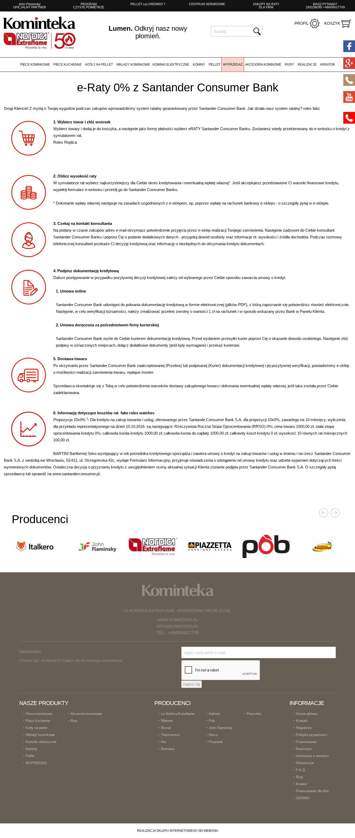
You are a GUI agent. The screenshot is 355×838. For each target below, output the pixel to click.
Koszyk (332, 23)
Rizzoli (166, 728)
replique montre (140, 372)
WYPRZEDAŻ (232, 64)
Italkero (214, 714)
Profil (301, 23)
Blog (299, 777)
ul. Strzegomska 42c (97, 460)
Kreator (327, 64)
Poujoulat (216, 742)
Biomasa (167, 749)
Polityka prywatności (311, 735)
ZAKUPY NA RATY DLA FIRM (266, 5)
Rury (289, 64)
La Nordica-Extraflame (177, 714)
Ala (163, 742)
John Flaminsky (221, 728)
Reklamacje (305, 763)
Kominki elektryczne (171, 64)
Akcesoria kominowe (263, 64)
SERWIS (303, 798)
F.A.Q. (301, 770)
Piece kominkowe (35, 64)
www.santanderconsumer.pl (76, 474)
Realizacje (304, 749)
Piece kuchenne (68, 64)
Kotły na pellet (99, 64)
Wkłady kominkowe (133, 64)
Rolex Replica (65, 142)
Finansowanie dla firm (312, 791)
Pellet (214, 64)
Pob (212, 721)
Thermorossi (170, 735)
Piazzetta (254, 714)
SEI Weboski (208, 831)
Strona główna (306, 714)
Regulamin (304, 728)
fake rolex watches (137, 413)
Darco (213, 735)
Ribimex (167, 721)
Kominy (199, 64)
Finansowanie (306, 742)
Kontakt (302, 721)
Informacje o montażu (312, 756)
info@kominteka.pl (177, 626)
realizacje (307, 64)
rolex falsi (311, 108)
